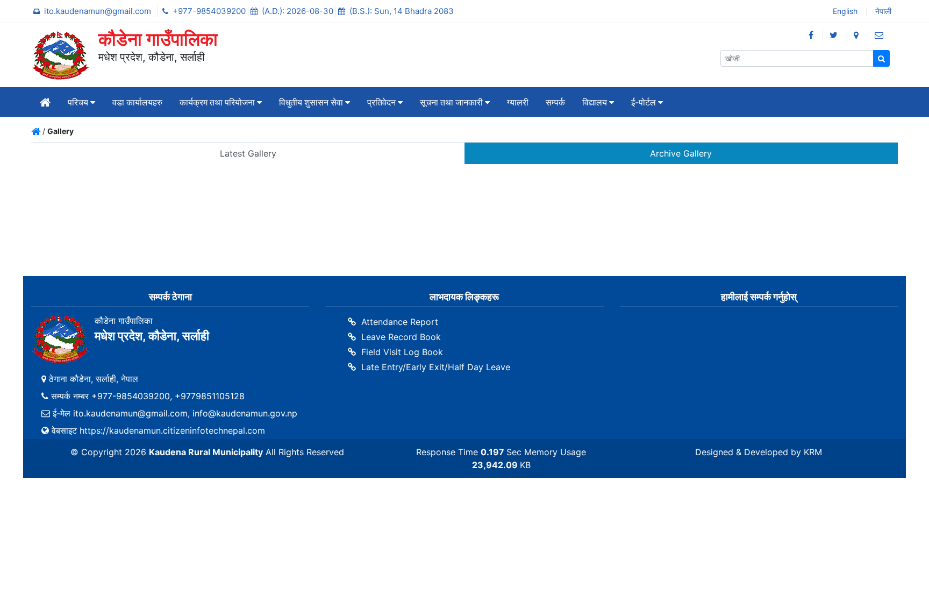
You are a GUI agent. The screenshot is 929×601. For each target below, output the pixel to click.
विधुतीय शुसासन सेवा (312, 102)
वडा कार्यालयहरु (137, 102)
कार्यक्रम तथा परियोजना (218, 102)
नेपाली (882, 12)
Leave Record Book (401, 336)
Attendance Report (399, 321)
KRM (813, 452)
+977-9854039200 (210, 11)
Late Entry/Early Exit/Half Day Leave (435, 367)
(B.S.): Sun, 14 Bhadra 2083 (401, 11)
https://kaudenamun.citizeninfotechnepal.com (172, 430)
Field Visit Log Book (402, 352)
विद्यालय (595, 102)
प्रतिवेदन (382, 102)
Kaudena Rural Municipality (206, 452)
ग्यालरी (517, 102)
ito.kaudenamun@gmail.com (98, 11)
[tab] (247, 153)
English (844, 12)
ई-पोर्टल (644, 102)
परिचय (79, 102)
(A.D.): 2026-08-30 (298, 11)
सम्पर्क (555, 102)
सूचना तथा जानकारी (452, 102)
